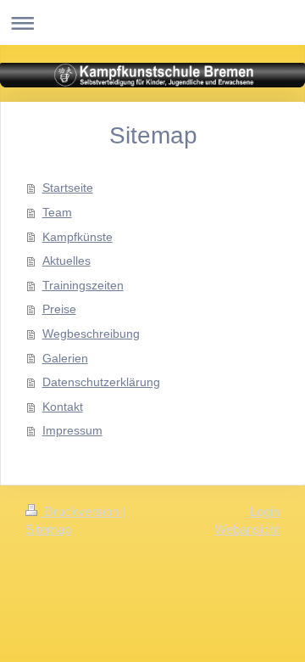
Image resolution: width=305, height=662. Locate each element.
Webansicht (247, 529)
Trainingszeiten (83, 285)
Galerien (65, 358)
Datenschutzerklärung (101, 382)
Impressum (72, 430)
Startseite (67, 187)
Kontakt (62, 406)
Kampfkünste (77, 237)
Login (265, 511)
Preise (59, 309)
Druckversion (81, 511)
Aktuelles (66, 260)
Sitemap (48, 529)
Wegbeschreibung (91, 333)
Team (57, 212)
